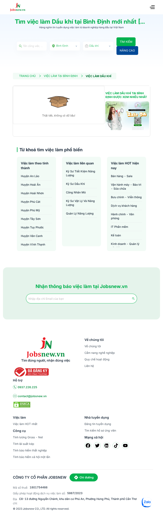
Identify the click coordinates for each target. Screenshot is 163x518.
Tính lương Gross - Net (28, 437)
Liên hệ (89, 366)
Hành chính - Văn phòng (122, 216)
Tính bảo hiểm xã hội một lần (31, 457)
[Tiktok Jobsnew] (116, 445)
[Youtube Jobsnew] (125, 445)
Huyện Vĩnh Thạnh (33, 244)
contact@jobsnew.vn (32, 396)
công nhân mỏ (76, 192)
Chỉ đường (87, 477)
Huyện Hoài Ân (30, 184)
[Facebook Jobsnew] (87, 445)
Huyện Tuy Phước (32, 227)
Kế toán (116, 235)
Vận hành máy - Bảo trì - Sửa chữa (126, 186)
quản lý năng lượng (80, 213)
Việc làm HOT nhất (25, 424)
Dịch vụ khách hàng (124, 205)
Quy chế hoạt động (97, 359)
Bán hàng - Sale (121, 176)
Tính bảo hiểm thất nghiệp (30, 450)
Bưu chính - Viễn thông (126, 197)
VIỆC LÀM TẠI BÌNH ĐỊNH (61, 76)
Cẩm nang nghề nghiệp (99, 352)
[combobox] (65, 46)
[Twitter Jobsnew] (97, 445)
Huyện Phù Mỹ (30, 210)
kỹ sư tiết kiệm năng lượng (80, 173)
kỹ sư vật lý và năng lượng (80, 203)
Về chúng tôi (92, 346)
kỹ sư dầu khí (75, 183)
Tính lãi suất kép (23, 443)
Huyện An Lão (30, 176)
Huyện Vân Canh (32, 236)
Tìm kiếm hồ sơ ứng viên (100, 430)
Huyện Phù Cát (30, 201)
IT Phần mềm (119, 226)
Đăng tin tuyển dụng (97, 424)
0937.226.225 (27, 387)
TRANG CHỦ (27, 76)
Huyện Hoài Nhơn (32, 193)
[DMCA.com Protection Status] (22, 404)
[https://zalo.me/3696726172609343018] (127, 116)
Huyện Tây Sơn (31, 218)
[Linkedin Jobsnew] (106, 445)
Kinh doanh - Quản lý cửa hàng (125, 245)
